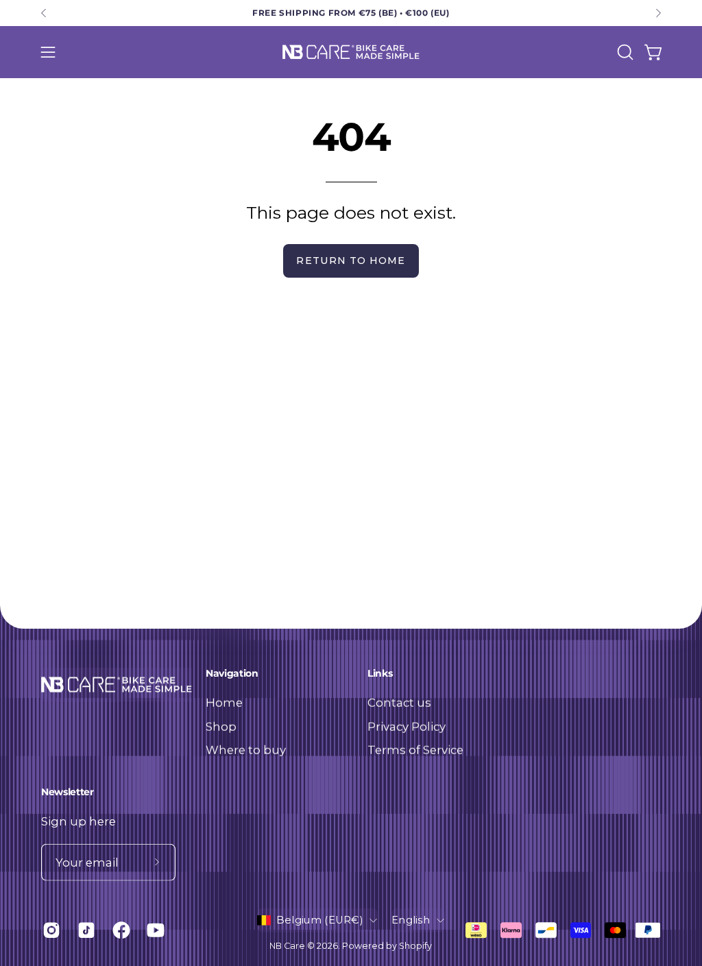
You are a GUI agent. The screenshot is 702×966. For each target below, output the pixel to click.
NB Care (287, 946)
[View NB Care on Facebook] (119, 930)
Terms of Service (415, 750)
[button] (623, 52)
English (410, 920)
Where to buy (246, 750)
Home (224, 702)
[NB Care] (351, 52)
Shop (221, 726)
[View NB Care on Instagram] (49, 930)
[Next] (658, 13)
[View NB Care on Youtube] (153, 930)
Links (379, 673)
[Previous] (44, 13)
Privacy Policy (406, 726)
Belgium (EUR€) (319, 920)
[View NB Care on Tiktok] (84, 930)
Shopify (415, 946)
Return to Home (350, 260)
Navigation (232, 673)
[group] (351, 13)
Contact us (399, 702)
